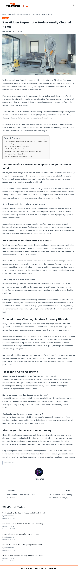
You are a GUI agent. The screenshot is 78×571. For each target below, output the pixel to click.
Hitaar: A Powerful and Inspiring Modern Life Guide (22, 555)
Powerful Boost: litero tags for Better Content (21, 534)
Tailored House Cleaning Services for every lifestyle (23, 151)
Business (6, 18)
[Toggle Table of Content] (45, 138)
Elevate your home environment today (18, 157)
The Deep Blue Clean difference (18, 149)
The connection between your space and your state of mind (26, 141)
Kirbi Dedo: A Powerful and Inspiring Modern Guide (22, 545)
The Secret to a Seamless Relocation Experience (20, 494)
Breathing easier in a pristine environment (21, 144)
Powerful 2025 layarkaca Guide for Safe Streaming (22, 523)
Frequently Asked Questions (15, 154)
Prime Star (7, 31)
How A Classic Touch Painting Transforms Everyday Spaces (60, 494)
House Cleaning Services (12, 435)
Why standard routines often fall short (18, 146)
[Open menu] (74, 5)
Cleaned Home (8, 463)
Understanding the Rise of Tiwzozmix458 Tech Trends (23, 513)
